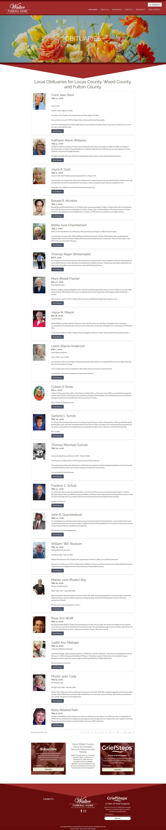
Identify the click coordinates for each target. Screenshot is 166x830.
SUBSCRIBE (48, 769)
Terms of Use (83, 828)
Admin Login (92, 828)
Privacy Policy (74, 828)
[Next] (133, 732)
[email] (84, 811)
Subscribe (117, 818)
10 (117, 732)
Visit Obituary (57, 131)
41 (125, 732)
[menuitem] (94, 9)
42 (129, 732)
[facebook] (81, 811)
